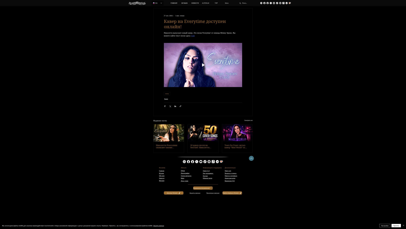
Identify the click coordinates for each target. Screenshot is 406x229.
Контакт (205, 176)
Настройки (384, 226)
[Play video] (203, 65)
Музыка (161, 173)
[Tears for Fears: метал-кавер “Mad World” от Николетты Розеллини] (237, 133)
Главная (161, 171)
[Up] (251, 158)
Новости (161, 178)
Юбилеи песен (207, 178)
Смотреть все (248, 120)
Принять (396, 226)
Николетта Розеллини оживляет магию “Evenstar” (166, 146)
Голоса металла (186, 176)
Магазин (161, 181)
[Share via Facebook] (165, 106)
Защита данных (158, 226)
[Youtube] (274, 3)
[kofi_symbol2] (290, 3)
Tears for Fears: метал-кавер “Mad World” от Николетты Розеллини (235, 146)
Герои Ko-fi (206, 171)
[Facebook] (264, 3)
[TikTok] (277, 3)
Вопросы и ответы (230, 173)
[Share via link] (180, 106)
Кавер (166, 99)
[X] (271, 3)
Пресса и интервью (231, 176)
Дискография (185, 173)
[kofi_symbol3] (221, 161)
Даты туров (184, 181)
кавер (167, 93)
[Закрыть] (403, 225)
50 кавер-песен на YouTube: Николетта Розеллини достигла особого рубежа (200, 146)
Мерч (182, 178)
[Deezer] (287, 3)
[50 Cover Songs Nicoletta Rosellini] (203, 133)
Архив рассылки (230, 178)
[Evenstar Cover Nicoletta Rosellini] (168, 133)
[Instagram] (261, 3)
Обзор (183, 171)
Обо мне (161, 176)
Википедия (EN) (230, 181)
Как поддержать (208, 173)
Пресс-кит (228, 171)
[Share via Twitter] (170, 106)
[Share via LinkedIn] (175, 106)
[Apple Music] (283, 3)
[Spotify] (280, 3)
